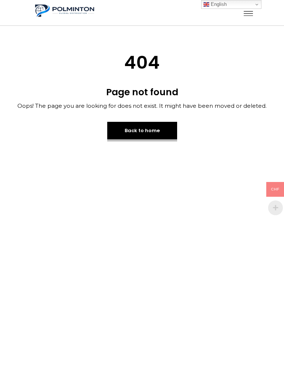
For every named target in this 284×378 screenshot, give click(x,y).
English (218, 4)
